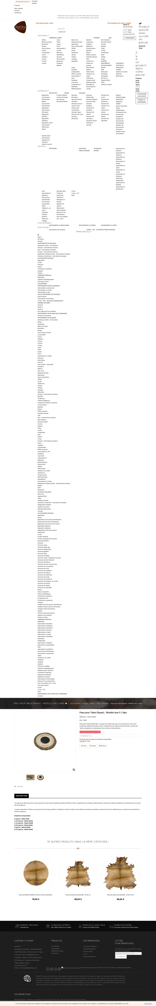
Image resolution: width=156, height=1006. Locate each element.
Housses (40, 264)
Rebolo (59, 65)
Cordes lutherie (62, 95)
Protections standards (45, 600)
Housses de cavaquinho (45, 566)
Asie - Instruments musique (47, 250)
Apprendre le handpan (45, 636)
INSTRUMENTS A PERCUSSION (59, 225)
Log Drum (74, 82)
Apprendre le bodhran (45, 628)
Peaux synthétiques (44, 594)
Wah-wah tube (91, 82)
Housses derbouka (44, 547)
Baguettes (41, 260)
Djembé (88, 50)
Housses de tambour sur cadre (105, 106)
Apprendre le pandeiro (45, 649)
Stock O (40, 309)
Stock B (40, 305)
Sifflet (74, 48)
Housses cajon (76, 112)
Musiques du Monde (44, 674)
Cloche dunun (90, 48)
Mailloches (45, 127)
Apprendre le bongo (44, 630)
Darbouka (119, 178)
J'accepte (148, 1004)
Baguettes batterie (44, 526)
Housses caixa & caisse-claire (47, 564)
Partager (93, 746)
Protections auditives (45, 269)
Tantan (74, 55)
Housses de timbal (44, 585)
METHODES (53, 148)
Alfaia (44, 40)
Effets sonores (91, 55)
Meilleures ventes (57, 951)
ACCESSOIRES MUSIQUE (46, 258)
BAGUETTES (53, 93)
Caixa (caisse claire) (44, 332)
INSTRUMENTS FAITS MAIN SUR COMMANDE (52, 313)
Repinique (75, 44)
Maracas (59, 52)
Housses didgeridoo (44, 549)
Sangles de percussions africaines (120, 127)
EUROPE (104, 61)
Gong (103, 59)
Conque (40, 511)
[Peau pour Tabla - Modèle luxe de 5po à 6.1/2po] (30, 777)
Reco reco (75, 40)
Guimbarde (105, 52)
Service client (87, 951)
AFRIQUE (97, 38)
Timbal (74, 57)
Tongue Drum (90, 80)
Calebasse (89, 42)
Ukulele (44, 216)
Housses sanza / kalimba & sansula (91, 123)
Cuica (58, 40)
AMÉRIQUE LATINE (55, 38)
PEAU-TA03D (26, 827)
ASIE (110, 38)
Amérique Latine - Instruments (48, 245)
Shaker (88, 69)
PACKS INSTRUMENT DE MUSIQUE (49, 294)
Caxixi (44, 55)
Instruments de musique (57, 229)
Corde (40, 262)
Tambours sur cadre (44, 657)
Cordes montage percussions (47, 538)
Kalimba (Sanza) (91, 57)
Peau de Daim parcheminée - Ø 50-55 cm (120, 895)
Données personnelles (34, 999)
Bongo (44, 46)
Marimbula (60, 55)
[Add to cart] (75, 904)
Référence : (83, 717)
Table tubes (90, 72)
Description (21, 796)
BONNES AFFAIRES (44, 303)
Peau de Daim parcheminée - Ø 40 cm (78, 895)
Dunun (88, 52)
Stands (40, 273)
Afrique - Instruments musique (48, 247)
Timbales (45, 212)
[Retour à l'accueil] (66, 703)
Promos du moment (44, 315)
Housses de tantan (44, 583)
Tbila (103, 82)
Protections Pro (121, 112)
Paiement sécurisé (89, 949)
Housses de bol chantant (46, 560)
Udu (87, 59)
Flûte (58, 42)
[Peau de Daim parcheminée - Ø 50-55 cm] (120, 873)
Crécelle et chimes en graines (90, 63)
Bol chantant (105, 40)
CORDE (66, 93)
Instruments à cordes (45, 290)
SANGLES (119, 101)
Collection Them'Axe (44, 672)
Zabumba (75, 61)
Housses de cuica (77, 114)
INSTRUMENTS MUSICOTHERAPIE (49, 286)
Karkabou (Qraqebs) (44, 492)
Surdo (74, 50)
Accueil (40, 241)
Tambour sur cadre (44, 470)
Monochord (90, 67)
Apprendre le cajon (44, 632)
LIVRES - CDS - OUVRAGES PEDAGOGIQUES (100, 229)
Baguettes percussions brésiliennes (46, 97)
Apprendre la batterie (45, 626)
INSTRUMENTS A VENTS (109, 225)
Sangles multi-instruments (46, 609)
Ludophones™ (76, 84)
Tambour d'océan (122, 72)
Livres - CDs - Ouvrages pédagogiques (50, 301)
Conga (44, 63)
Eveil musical (42, 296)
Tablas (103, 57)
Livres (74, 191)
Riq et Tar (104, 78)
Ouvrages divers (43, 281)
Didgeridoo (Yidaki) (44, 504)
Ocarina (59, 57)
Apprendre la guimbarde (46, 645)
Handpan (74, 80)
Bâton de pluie (47, 42)
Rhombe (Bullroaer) (44, 509)
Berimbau (45, 44)
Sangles (40, 271)
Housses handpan (43, 555)
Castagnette (75, 72)
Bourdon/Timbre (62, 101)
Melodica (74, 86)
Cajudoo (74, 69)
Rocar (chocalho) (77, 46)
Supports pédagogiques (46, 279)
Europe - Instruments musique (48, 252)
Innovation (55, 953)
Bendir (103, 67)
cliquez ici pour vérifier (123, 967)
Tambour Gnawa (106, 84)
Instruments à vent (44, 292)
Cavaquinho (46, 52)
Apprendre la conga (44, 634)
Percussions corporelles (46, 653)
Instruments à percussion (46, 288)
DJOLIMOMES (42, 284)
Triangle (74, 59)
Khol (102, 55)
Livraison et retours (90, 946)
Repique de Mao (77, 42)
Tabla (44, 206)
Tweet (84, 746)
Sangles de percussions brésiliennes (120, 121)
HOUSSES (82, 93)
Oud (43, 191)
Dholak (103, 46)
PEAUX (118, 95)
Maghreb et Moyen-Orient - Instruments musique (54, 254)
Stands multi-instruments (46, 613)
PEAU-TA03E (28, 829)
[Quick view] (37, 904)
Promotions (55, 946)
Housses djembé (91, 99)
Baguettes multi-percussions (47, 530)
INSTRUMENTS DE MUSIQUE (47, 243)
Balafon (89, 40)
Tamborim (75, 52)
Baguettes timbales (44, 528)
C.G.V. (85, 954)
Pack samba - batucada (45, 364)
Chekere (44, 57)
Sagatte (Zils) (105, 80)
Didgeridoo (120, 180)
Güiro (58, 46)
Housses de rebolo (44, 572)
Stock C (40, 307)
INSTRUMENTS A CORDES (87, 225)
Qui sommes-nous (89, 956)
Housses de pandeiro (45, 570)
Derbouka (104, 72)
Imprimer (20, 786)
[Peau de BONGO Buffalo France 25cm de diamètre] (35, 873)
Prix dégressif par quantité (47, 311)
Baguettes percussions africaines (46, 110)
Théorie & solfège (44, 666)
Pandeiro (60, 63)
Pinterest (103, 746)
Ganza (59, 44)
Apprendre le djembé (45, 643)
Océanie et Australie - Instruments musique (52, 256)
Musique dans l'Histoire (45, 670)
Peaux (40, 267)
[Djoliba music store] (20, 27)
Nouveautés (55, 948)
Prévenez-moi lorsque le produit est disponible (95, 739)
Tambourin (89, 78)
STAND (118, 104)
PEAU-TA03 (25, 819)
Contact (17, 10)
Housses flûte (91, 101)
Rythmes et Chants (44, 677)
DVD (73, 195)
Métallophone (76, 89)
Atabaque (41, 324)
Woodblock (90, 84)
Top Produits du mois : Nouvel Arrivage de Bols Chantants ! (89, 23)
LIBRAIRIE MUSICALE (44, 275)
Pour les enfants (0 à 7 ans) (47, 683)
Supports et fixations (45, 615)
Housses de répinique (45, 575)
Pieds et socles (47, 144)
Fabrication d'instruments (46, 679)
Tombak (44, 214)
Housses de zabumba (45, 587)
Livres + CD (75, 193)
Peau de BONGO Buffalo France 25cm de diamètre (35, 895)
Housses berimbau (44, 562)
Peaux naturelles (121, 106)
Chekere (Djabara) (44, 400)
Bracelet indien (106, 42)
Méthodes (41, 277)
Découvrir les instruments (46, 681)
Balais (44, 129)
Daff (102, 69)
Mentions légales (20, 999)
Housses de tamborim (45, 579)
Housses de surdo (44, 577)
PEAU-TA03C (28, 825)
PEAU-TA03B (28, 823)
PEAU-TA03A (28, 821)
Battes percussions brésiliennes (46, 104)
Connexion (17, 12)
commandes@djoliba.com (28, 968)
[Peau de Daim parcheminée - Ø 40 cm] (78, 873)
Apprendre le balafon (45, 623)
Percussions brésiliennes (46, 651)
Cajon (73, 67)
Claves (44, 59)
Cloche (44, 61)
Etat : (81, 720)
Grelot (103, 50)
